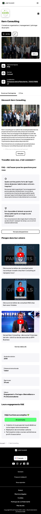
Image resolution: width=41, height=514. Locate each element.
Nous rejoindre (20, 482)
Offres (21, 93)
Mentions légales (20, 494)
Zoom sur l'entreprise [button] (8, 93)
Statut (20, 490)
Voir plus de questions (20, 232)
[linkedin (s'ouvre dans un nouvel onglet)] (38, 13)
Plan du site (20, 505)
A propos (20, 471)
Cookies (20, 498)
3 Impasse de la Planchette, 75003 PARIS (23, 82)
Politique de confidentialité (20, 502)
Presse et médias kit (20, 477)
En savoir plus (20, 420)
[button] (20, 255)
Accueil (2, 443)
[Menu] (37, 3)
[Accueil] (8, 3)
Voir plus (20, 153)
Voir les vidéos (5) (20, 347)
